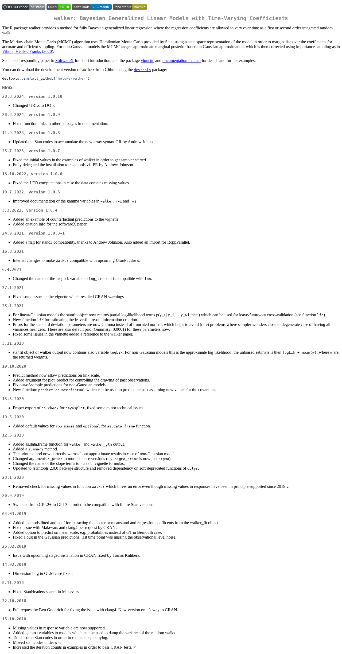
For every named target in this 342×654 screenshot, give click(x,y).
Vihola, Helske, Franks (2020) (27, 51)
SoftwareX (64, 60)
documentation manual (181, 60)
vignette (147, 60)
